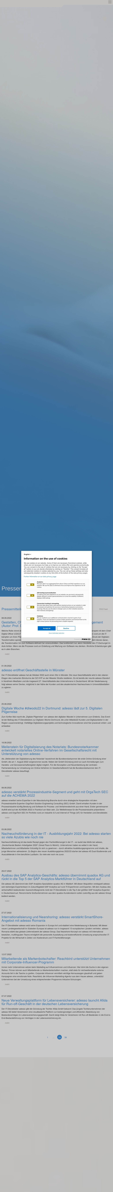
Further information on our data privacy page (40, 576)
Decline (66, 628)
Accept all (46, 628)
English (27, 554)
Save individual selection (56, 633)
